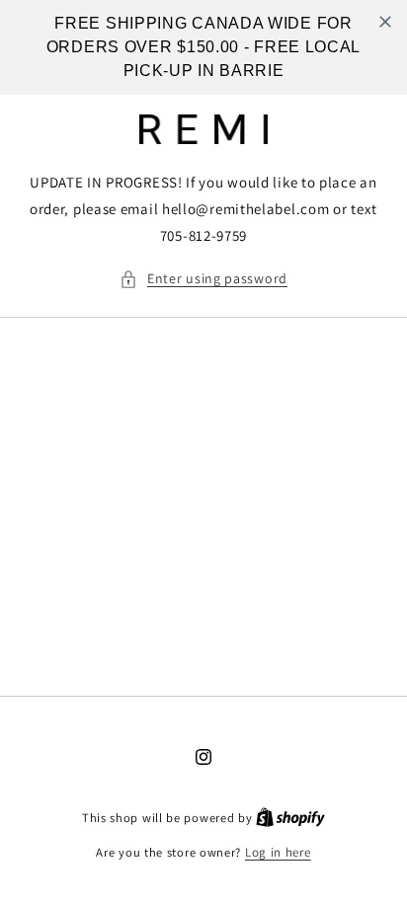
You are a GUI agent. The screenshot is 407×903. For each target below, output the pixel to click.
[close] (385, 21)
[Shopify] (290, 817)
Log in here (278, 852)
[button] (203, 278)
